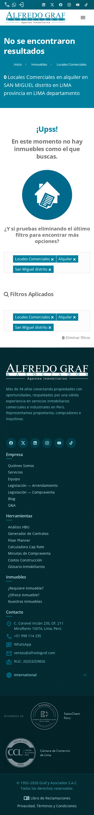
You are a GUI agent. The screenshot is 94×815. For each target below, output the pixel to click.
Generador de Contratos (28, 533)
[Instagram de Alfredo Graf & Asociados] (69, 5)
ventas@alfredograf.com (34, 652)
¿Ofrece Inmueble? (23, 595)
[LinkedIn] (35, 443)
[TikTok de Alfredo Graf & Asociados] (86, 5)
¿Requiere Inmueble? (25, 588)
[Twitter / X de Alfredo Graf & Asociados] (52, 5)
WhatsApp (22, 644)
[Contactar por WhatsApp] (14, 5)
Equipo (14, 479)
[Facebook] (11, 443)
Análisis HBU (18, 527)
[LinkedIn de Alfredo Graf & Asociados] (43, 5)
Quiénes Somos (21, 465)
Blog (11, 498)
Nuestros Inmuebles (25, 601)
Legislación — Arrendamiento (33, 485)
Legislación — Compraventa (31, 492)
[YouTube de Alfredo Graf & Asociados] (77, 5)
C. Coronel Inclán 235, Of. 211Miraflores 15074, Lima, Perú (38, 626)
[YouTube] (59, 443)
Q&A (12, 505)
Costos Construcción (25, 560)
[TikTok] (71, 443)
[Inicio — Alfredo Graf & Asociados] (35, 18)
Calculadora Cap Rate (26, 546)
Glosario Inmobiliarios (26, 566)
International (47, 675)
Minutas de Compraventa (29, 553)
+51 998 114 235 (27, 635)
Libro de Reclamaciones (47, 798)
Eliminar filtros (77, 337)
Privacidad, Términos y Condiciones (47, 805)
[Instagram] (47, 443)
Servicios (15, 472)
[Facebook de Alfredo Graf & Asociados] (60, 5)
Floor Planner (19, 540)
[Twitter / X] (23, 443)
